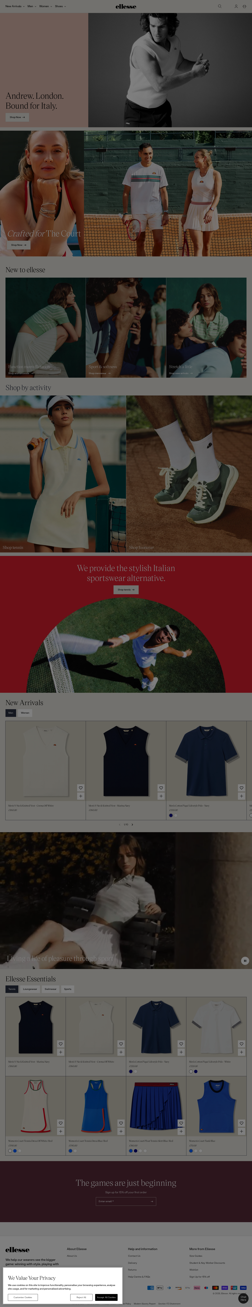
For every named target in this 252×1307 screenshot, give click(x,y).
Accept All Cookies (106, 1297)
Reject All (81, 1297)
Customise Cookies (23, 1297)
